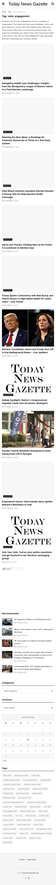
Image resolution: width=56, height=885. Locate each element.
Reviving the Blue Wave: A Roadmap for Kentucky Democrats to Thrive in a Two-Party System (26, 140)
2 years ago (21, 661)
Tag (9, 12)
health (37, 793)
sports (38, 824)
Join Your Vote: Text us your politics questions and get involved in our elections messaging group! (27, 555)
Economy (8, 395)
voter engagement (19, 12)
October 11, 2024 (10, 508)
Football (8, 793)
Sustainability (44, 829)
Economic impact (32, 784)
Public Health (24, 820)
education (23, 789)
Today (24, 833)
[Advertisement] (28, 590)
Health (7, 78)
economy (9, 789)
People (7, 445)
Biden (7, 775)
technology (9, 833)
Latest (7, 807)
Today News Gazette (28, 4)
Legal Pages (31, 860)
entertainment (40, 789)
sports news (9, 829)
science (8, 824)
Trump (8, 838)
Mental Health (27, 811)
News (7, 815)
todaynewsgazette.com (31, 873)
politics (8, 820)
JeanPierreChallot (36, 802)
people (44, 815)
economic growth (12, 784)
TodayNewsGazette (41, 833)
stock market (26, 829)
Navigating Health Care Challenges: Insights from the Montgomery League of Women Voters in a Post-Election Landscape (27, 86)
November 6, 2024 (10, 201)
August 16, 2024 (10, 562)
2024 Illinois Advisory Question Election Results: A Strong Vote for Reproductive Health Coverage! (28, 194)
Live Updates (10, 811)
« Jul (4, 760)
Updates (21, 838)
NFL (18, 815)
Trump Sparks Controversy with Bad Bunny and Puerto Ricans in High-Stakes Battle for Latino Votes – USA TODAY (27, 298)
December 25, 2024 (11, 93)
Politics (8, 132)
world (7, 842)
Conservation (30, 780)
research (40, 820)
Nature (43, 811)
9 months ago (22, 623)
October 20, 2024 (10, 356)
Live (47, 807)
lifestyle (35, 807)
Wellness (35, 838)
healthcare (9, 798)
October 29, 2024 (10, 305)
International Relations (13, 802)
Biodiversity (21, 775)
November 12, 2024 (11, 147)
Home (4, 12)
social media (23, 824)
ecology (45, 780)
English (8, 569)
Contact (22, 860)
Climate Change (11, 780)
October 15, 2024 (10, 407)
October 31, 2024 (10, 251)
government (22, 793)
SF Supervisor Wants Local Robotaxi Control (32, 619)
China (35, 775)
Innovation (24, 798)
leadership (21, 807)
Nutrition (31, 815)
